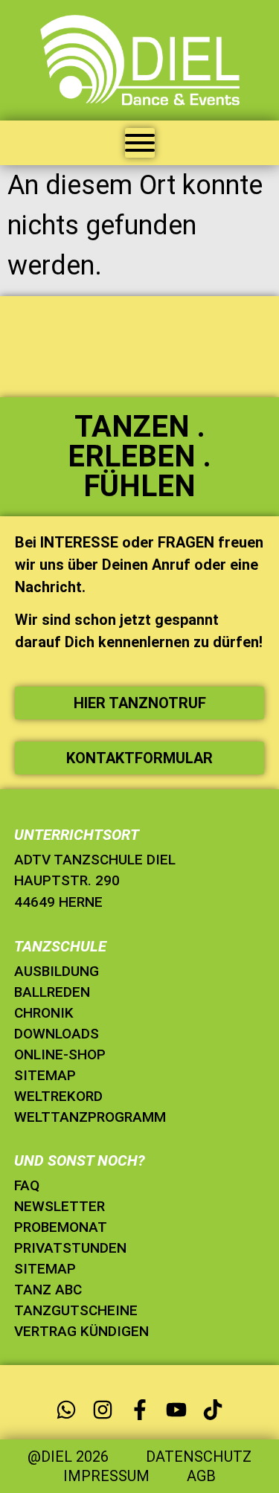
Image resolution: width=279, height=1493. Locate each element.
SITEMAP (45, 1075)
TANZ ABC (48, 1289)
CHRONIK (44, 1012)
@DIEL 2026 (68, 1456)
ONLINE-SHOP (60, 1054)
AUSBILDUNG (56, 971)
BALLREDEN (52, 992)
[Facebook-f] (139, 1409)
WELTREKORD (58, 1096)
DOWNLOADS (56, 1033)
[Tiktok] (212, 1409)
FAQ (26, 1185)
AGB (201, 1476)
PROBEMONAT (60, 1227)
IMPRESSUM (106, 1476)
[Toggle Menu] (140, 143)
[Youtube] (175, 1409)
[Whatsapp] (66, 1409)
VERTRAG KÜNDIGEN (81, 1331)
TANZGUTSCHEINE (76, 1310)
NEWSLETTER (59, 1206)
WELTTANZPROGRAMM (90, 1117)
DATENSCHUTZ (198, 1456)
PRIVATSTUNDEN (70, 1247)
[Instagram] (103, 1409)
